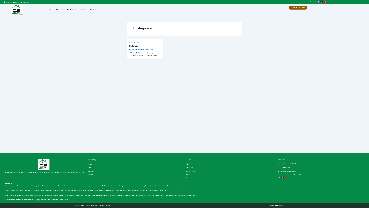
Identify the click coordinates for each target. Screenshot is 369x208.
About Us (59, 10)
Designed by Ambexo (276, 205)
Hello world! (134, 46)
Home (50, 10)
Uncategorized (134, 42)
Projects (83, 10)
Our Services (71, 10)
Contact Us (94, 10)
